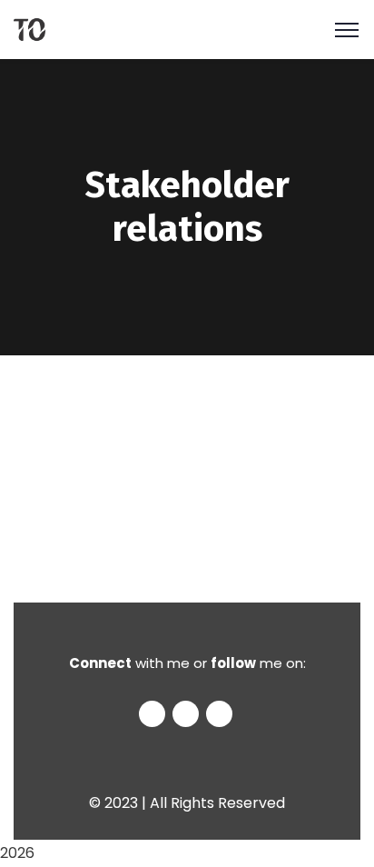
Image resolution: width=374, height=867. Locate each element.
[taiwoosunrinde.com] (29, 28)
